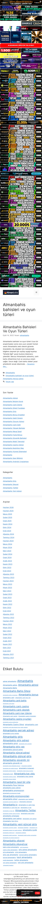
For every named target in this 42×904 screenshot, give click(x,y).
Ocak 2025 (7, 521)
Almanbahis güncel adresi (16, 752)
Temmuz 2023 (8, 578)
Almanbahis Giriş (9, 411)
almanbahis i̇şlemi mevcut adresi (25, 771)
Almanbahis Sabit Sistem (13, 418)
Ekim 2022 (7, 608)
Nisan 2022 (7, 628)
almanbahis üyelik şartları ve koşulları (27, 835)
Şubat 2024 (7, 554)
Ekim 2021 (7, 648)
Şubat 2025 (7, 517)
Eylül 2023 (7, 571)
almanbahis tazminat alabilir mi (10, 801)
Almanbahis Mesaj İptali (12, 432)
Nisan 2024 (7, 547)
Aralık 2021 (7, 641)
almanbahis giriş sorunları (25, 743)
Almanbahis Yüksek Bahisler (14, 428)
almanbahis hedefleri (26, 766)
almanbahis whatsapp (11, 816)
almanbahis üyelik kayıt (9, 832)
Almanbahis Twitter (10, 488)
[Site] (21, 76)
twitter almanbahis (21, 860)
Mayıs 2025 (7, 514)
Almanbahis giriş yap (14, 746)
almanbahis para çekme (12, 788)
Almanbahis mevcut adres (13, 379)
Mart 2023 (7, 591)
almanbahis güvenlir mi (12, 763)
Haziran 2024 (8, 541)
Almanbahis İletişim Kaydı (13, 401)
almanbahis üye (33, 827)
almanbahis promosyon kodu (11, 793)
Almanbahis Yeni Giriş (10, 821)
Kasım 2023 (7, 564)
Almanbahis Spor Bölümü (13, 458)
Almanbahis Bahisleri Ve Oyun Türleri (19, 329)
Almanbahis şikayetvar (15, 844)
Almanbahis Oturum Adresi (13, 421)
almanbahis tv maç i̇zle (8, 810)
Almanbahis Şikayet (10, 484)
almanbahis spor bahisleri (26, 799)
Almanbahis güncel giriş (17, 756)
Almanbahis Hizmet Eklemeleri (15, 452)
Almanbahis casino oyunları (17, 719)
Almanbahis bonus (28, 694)
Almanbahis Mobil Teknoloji (13, 442)
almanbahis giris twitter (11, 733)
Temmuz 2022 (8, 618)
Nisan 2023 (7, 588)
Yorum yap (10, 382)
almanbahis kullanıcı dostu (9, 776)
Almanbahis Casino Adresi (13, 445)
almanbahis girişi (10, 743)
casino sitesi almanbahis (10, 850)
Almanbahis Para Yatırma (13, 785)
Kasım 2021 (7, 644)
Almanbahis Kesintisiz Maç (13, 448)
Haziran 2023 (8, 581)
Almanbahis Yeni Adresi (12, 491)
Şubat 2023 (7, 594)
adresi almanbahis (9, 681)
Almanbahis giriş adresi (16, 740)
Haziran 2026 (8, 507)
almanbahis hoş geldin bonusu (10, 768)
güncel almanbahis (9, 857)
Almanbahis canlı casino (16, 706)
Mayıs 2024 (7, 544)
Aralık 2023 (7, 561)
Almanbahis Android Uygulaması (16, 462)
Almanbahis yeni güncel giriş (20, 824)
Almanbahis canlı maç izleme (17, 713)
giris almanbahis (8, 852)
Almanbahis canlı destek (16, 709)
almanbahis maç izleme (25, 776)
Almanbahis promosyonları (16, 796)
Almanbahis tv (10, 804)
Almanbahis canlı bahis (14, 700)
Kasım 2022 (7, 604)
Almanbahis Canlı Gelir (12, 425)
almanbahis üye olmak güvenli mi (11, 837)
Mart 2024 (7, 551)
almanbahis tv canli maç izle (11, 807)
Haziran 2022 (8, 621)
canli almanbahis (24, 847)
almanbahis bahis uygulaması (10, 695)
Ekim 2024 (7, 527)
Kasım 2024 (7, 524)
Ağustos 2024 (8, 534)
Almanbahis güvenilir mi (16, 760)
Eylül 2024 (7, 531)
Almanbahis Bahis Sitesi (16, 691)
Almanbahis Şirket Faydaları (14, 408)
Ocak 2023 (7, 598)
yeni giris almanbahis (25, 863)
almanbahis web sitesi (27, 813)
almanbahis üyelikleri (21, 832)
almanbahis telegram (25, 801)
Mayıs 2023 (7, 584)
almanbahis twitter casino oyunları (11, 813)
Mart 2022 (7, 631)
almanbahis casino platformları (10, 722)
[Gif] (21, 123)
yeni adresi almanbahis (10, 862)
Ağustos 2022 (8, 614)
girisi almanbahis (21, 852)
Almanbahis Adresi (10, 398)
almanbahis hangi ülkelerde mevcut (11, 766)
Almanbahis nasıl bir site (16, 782)
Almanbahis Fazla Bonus (12, 435)
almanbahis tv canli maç (27, 805)
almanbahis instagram (26, 768)
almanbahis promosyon (13, 790)
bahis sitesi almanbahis (11, 847)
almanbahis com (31, 724)
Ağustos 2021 (8, 654)
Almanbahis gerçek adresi (18, 730)
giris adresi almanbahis (28, 850)
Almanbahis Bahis (10, 688)
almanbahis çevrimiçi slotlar (10, 827)
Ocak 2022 (7, 638)
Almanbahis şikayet (14, 840)
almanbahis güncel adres (13, 750)
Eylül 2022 (7, 611)
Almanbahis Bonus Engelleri (14, 415)
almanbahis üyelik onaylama (10, 835)
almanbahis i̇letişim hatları (9, 771)
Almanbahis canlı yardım (10, 716)
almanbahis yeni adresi (29, 818)
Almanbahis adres (10, 685)
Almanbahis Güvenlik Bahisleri (15, 438)
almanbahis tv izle (26, 807)
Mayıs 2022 (7, 624)
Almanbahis (10, 373)
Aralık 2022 (7, 601)
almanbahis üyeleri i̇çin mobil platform (12, 830)
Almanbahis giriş (13, 736)
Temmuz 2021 (8, 658)
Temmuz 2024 (8, 537)
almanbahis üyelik (30, 830)
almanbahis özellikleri (23, 827)
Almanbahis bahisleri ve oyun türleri (20, 376)
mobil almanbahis (8, 860)
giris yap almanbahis (10, 855)
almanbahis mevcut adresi (9, 779)
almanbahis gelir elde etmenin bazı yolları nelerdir (15, 727)
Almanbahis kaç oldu (24, 773)
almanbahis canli (8, 698)
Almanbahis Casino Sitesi (13, 724)
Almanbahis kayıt (8, 774)
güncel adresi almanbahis (28, 855)
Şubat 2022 (7, 634)
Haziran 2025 (8, 511)
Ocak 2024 (7, 558)
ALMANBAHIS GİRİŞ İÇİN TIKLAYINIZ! (21, 45)
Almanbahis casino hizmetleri (27, 716)
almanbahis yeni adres (12, 818)
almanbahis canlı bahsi (8, 703)
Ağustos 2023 (8, 574)
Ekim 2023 (7, 568)
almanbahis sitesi (10, 799)
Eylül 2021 (7, 651)
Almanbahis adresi (28, 684)
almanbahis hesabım (8, 865)
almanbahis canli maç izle (22, 697)
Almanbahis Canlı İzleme (12, 405)
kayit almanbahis (24, 857)
